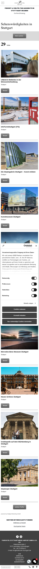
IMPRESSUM (19, 556)
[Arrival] (36, 567)
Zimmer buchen (6, 567)
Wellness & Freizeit (19, 523)
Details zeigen (28, 303)
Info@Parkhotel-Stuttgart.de (22, 550)
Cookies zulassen (19, 309)
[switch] (34, 283)
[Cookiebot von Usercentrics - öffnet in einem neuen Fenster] (24, 246)
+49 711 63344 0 (21, 548)
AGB (19, 554)
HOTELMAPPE (19, 560)
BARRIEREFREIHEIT (19, 562)
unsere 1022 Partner (15, 255)
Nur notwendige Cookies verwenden (19, 321)
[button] (35, 561)
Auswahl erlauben (19, 315)
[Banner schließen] (36, 246)
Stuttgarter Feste (19, 526)
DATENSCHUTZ (19, 558)
